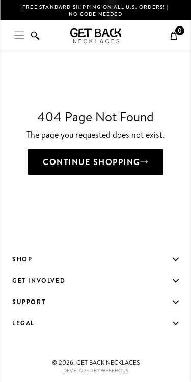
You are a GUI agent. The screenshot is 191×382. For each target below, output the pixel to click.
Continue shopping (91, 162)
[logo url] (95, 35)
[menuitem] (95, 259)
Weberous (114, 370)
